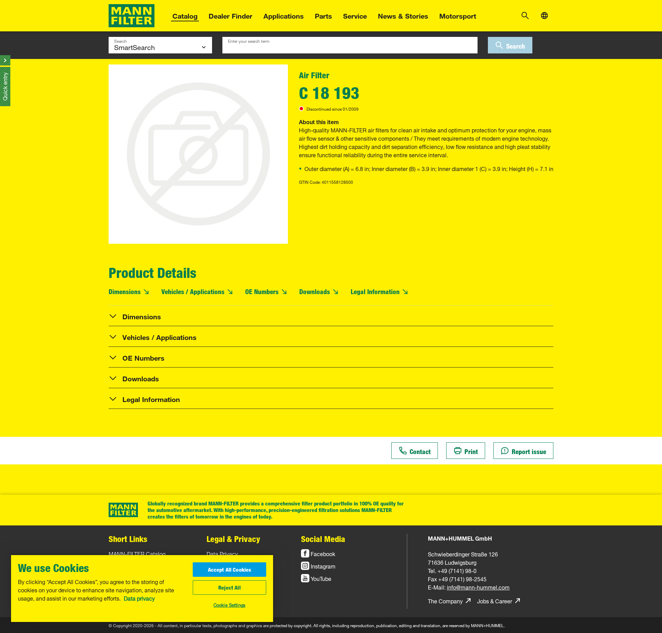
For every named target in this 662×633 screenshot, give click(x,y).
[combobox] (350, 45)
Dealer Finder (230, 15)
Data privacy (139, 598)
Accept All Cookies (229, 569)
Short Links (128, 539)
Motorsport (457, 15)
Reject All (229, 587)
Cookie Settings (229, 604)
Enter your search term (248, 40)
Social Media (323, 539)
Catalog (185, 15)
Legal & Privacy (233, 539)
